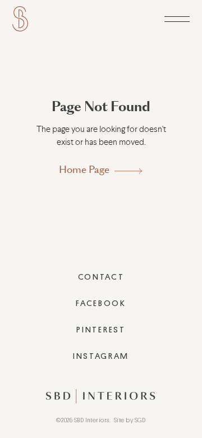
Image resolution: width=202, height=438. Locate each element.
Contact (101, 277)
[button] (177, 18)
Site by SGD (130, 420)
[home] (20, 18)
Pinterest (100, 330)
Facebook (101, 303)
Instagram (101, 356)
